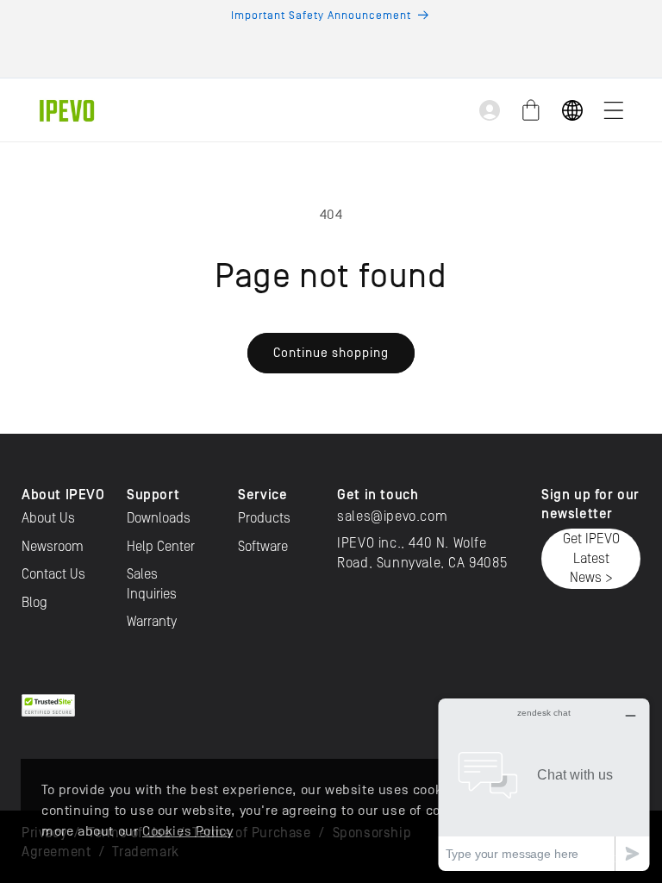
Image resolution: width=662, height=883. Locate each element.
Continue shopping (331, 352)
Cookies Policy (187, 831)
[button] (613, 110)
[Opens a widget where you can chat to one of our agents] (544, 784)
